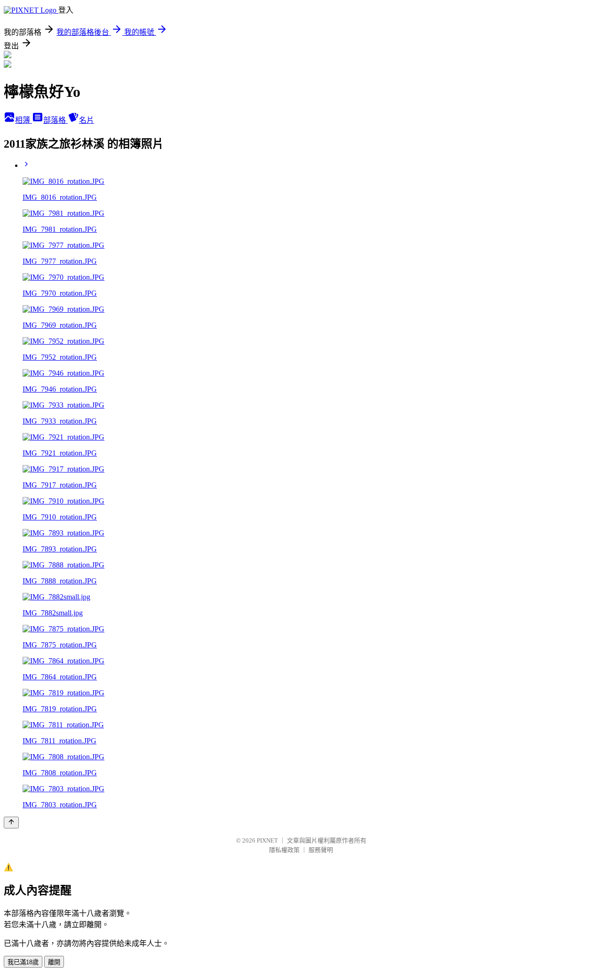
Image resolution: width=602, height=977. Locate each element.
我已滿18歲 (23, 962)
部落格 (55, 120)
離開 (54, 962)
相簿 (23, 120)
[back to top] (11, 822)
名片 (86, 120)
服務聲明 (321, 849)
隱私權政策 (284, 849)
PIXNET (267, 840)
